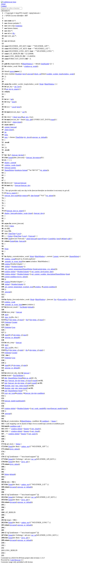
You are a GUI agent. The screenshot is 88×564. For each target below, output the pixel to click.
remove (38, 158)
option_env (25, 446)
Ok (9, 239)
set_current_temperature (13, 269)
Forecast (31, 236)
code (18, 426)
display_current (10, 163)
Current (55, 256)
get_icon (30, 287)
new (24, 74)
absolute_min (9, 388)
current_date (48, 272)
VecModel (23, 307)
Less (13, 327)
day (8, 193)
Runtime (18, 74)
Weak (41, 84)
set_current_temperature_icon (15, 287)
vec (23, 112)
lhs (7, 320)
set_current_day (37, 272)
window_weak (68, 74)
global (7, 266)
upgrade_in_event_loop (13, 261)
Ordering (18, 26)
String (70, 299)
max (21, 320)
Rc (14, 33)
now (18, 107)
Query (45, 239)
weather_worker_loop (54, 74)
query (40, 239)
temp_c (45, 269)
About (3, 4)
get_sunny (32, 434)
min (21, 350)
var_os (33, 459)
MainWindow (27, 64)
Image (53, 421)
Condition (44, 421)
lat (11, 99)
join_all (28, 119)
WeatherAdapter (17, 266)
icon (6, 393)
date (32, 196)
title (5, 378)
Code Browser (15, 560)
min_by (7, 348)
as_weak (33, 66)
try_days (27, 137)
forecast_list (16, 155)
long (13, 102)
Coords (50, 239)
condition (13, 277)
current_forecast (10, 127)
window (27, 66)
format (24, 170)
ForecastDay (62, 299)
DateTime (12, 234)
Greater (14, 322)
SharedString (9, 170)
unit (5, 391)
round (35, 381)
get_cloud (35, 431)
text (18, 277)
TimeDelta (19, 137)
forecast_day (25, 185)
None (6, 249)
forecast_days (9, 196)
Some (10, 158)
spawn (12, 71)
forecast (7, 168)
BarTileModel (18, 375)
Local (14, 107)
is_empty (15, 89)
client (14, 122)
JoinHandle (45, 64)
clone (19, 122)
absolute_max (9, 386)
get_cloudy (36, 429)
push (16, 196)
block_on (37, 74)
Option (10, 236)
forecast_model (9, 401)
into (64, 408)
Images (26, 429)
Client (15, 117)
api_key (17, 87)
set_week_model (38, 408)
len (22, 155)
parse (14, 487)
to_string (44, 170)
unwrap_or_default (39, 137)
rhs (27, 320)
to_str (25, 462)
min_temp (18, 388)
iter (6, 315)
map (52, 119)
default (30, 307)
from (16, 170)
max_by (8, 317)
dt (62, 239)
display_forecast (10, 213)
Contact (4, 6)
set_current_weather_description (43, 274)
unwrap (30, 74)
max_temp (19, 386)
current (13, 168)
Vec (55, 299)
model (22, 401)
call (68, 239)
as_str (29, 378)
